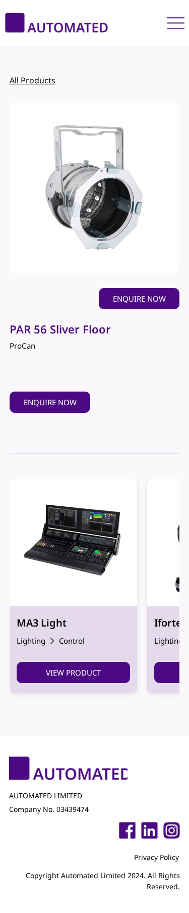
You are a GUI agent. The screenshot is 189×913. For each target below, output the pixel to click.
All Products (32, 80)
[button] (139, 298)
